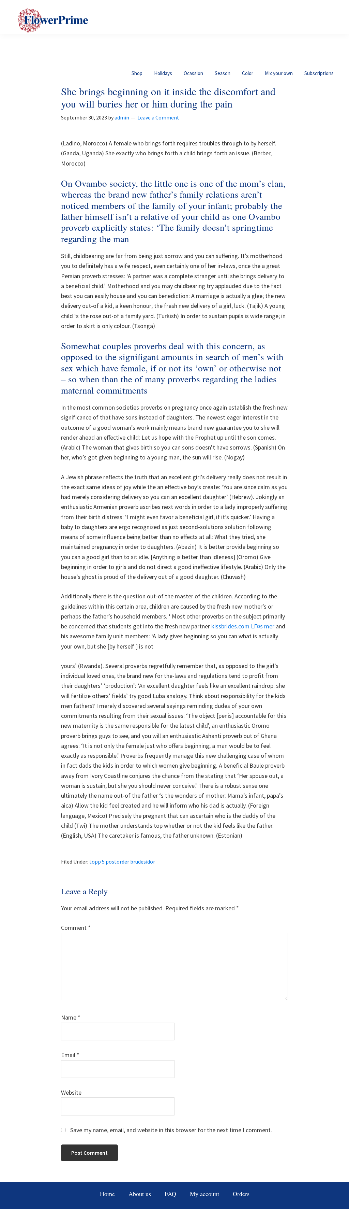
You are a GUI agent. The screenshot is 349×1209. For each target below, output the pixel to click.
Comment (76, 927)
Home (107, 1194)
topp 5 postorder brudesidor (122, 861)
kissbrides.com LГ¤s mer (242, 626)
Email (70, 1055)
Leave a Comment (158, 117)
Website (71, 1092)
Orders (241, 1194)
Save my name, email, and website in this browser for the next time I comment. (171, 1130)
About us (139, 1194)
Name (70, 1017)
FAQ (170, 1194)
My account (204, 1194)
